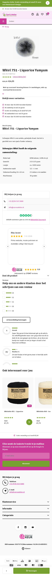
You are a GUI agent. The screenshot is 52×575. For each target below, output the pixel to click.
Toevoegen (32, 571)
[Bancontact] (37, 561)
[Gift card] (11, 565)
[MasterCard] (33, 565)
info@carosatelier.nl (16, 207)
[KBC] (22, 561)
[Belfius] (15, 561)
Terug (7, 27)
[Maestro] (26, 565)
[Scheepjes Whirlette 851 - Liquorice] (17, 393)
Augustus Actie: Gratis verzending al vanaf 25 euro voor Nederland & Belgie (21, 3)
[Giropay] (40, 565)
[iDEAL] (30, 561)
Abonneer (26, 464)
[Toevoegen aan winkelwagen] (29, 422)
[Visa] (19, 565)
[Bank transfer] (8, 561)
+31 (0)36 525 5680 (16, 201)
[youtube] (33, 527)
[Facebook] (18, 527)
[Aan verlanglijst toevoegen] (3, 94)
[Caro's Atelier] (9, 14)
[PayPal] (44, 561)
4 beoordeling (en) (19, 77)
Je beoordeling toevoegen (16, 320)
